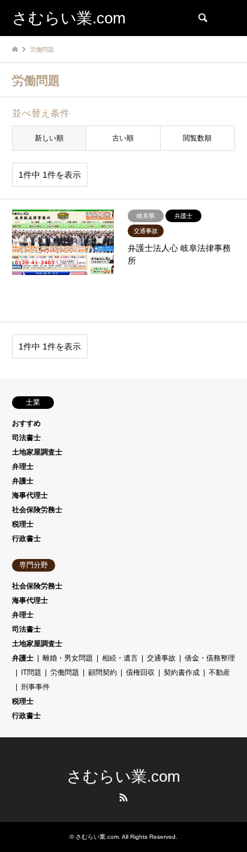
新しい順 (49, 138)
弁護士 (23, 481)
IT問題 (31, 672)
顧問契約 (102, 672)
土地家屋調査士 (37, 452)
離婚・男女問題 (68, 658)
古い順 (123, 138)
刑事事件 (35, 687)
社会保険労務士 (37, 510)
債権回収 (140, 672)
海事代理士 (30, 495)
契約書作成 (182, 672)
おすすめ (26, 423)
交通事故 (161, 658)
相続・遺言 (120, 658)
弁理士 (23, 466)
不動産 (219, 672)
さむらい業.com (123, 776)
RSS (123, 797)
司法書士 (26, 438)
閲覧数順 (197, 138)
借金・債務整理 (210, 658)
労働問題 (64, 672)
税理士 (23, 524)
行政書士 (26, 538)
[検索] (202, 18)
